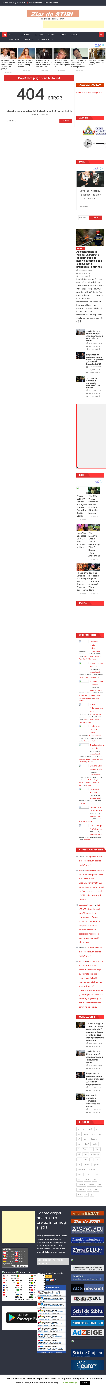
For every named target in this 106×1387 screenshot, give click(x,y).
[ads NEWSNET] (87, 1288)
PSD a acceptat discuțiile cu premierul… (49, 1294)
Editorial (39, 34)
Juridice (51, 34)
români (92, 1169)
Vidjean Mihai (84, 273)
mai (85, 1154)
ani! (90, 1129)
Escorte (82, 961)
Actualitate (83, 695)
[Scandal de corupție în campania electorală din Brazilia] (80, 379)
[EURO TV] (87, 1342)
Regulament (15, 39)
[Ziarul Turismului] (87, 1323)
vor (96, 1189)
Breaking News (89, 656)
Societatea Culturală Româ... (95, 729)
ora (97, 1159)
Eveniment (82, 762)
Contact (75, 34)
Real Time (51, 1352)
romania (81, 1169)
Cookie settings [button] (69, 1382)
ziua (79, 1194)
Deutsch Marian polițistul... (94, 644)
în (86, 1194)
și (91, 1194)
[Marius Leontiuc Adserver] (87, 1268)
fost (85, 1149)
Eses (81, 870)
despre (93, 1139)
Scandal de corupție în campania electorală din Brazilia (93, 383)
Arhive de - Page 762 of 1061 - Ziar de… (50, 1348)
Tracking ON (29, 1299)
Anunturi (29, 39)
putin (96, 1164)
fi (78, 1149)
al (84, 1129)
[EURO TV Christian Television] (87, 1365)
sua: (79, 1179)
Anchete (87, 780)
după (87, 1144)
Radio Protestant (35, 3)
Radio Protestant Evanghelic (89, 92)
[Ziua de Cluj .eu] (87, 1230)
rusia (80, 1174)
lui (79, 1154)
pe (79, 1164)
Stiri (11, 34)
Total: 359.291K (19, 1299)
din (79, 1144)
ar (97, 1129)
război (89, 1174)
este (95, 1144)
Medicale (95, 677)
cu (100, 1134)
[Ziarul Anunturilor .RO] (72, 1260)
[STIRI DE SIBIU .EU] (87, 1311)
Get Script (43, 1352)
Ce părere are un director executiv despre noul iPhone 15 (91, 860)
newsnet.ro (42, 1263)
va (89, 1189)
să (94, 1179)
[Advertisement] (73, 24)
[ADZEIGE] (87, 1332)
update (81, 1189)
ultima (91, 1184)
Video (94, 659)
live (97, 1149)
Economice (25, 34)
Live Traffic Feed (51, 1288)
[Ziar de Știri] (87, 1220)
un (100, 1184)
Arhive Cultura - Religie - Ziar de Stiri (50, 1342)
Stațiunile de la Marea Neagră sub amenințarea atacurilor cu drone (94, 336)
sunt (87, 1179)
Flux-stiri (80, 248)
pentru (87, 1164)
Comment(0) (84, 276)
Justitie (88, 659)
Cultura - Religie (90, 741)
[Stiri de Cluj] (87, 1353)
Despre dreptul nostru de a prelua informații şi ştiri (52, 1220)
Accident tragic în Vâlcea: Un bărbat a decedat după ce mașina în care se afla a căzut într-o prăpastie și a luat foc (89, 259)
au (79, 1134)
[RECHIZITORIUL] (87, 1299)
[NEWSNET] (87, 1277)
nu (86, 1159)
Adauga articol (45, 39)
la (91, 1149)
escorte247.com (86, 905)
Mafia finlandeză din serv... (96, 708)
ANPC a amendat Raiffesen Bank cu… (50, 1312)
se (97, 1174)
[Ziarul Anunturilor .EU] (87, 1240)
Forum (63, 34)
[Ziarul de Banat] (87, 1213)
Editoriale (89, 782)
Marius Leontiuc (95, 672)
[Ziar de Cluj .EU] (87, 1250)
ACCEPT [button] (85, 1383)
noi (79, 1159)
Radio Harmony (51, 3)
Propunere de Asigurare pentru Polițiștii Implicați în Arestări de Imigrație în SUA (95, 359)
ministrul (95, 1154)
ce (93, 1134)
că (79, 1139)
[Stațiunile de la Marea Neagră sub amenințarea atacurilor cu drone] (80, 332)
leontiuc (82, 698)
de (85, 1139)
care (86, 1134)
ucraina (81, 1184)
